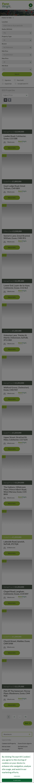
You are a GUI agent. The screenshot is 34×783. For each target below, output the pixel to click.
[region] (17, 767)
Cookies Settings (17, 776)
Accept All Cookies (17, 780)
